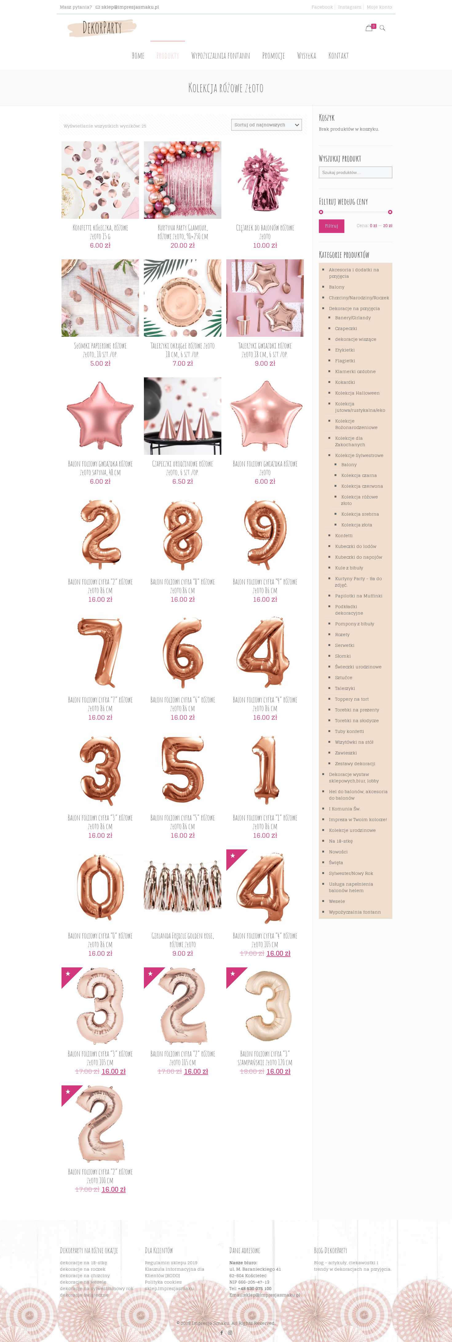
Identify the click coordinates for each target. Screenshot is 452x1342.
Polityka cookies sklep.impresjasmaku (169, 1285)
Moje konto (379, 7)
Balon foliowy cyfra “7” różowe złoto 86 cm (100, 704)
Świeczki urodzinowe (358, 667)
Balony (336, 287)
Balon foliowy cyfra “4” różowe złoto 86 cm (265, 704)
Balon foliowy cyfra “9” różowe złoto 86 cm (265, 586)
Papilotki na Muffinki (359, 596)
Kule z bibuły (349, 568)
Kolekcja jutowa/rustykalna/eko (360, 407)
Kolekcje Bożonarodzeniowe (356, 424)
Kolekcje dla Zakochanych (350, 441)
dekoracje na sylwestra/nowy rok (96, 1288)
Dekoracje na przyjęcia (354, 308)
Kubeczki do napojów (358, 557)
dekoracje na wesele (83, 1282)
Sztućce (343, 677)
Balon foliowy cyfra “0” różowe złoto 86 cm (100, 940)
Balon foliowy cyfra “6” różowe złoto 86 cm (182, 704)
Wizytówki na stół (354, 742)
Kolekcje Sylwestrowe (359, 455)
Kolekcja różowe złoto (359, 500)
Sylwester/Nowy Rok (351, 873)
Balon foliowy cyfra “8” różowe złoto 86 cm (182, 586)
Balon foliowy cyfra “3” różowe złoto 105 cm (100, 1058)
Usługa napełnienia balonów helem (351, 887)
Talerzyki (345, 688)
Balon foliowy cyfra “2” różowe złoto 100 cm (100, 1176)
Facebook (322, 7)
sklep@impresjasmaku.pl (130, 7)
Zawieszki (346, 753)
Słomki (343, 656)
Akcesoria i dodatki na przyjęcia (354, 273)
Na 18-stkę (341, 841)
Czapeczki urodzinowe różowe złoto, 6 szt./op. (182, 468)
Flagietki (345, 360)
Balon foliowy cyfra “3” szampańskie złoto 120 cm (265, 1058)
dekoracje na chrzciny (85, 1275)
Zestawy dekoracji (355, 763)
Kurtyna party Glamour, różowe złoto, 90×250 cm (182, 232)
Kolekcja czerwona (362, 486)
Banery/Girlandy (353, 317)
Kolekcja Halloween (357, 393)
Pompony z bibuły (354, 624)
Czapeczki (346, 328)
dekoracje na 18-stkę (83, 1262)
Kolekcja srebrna (360, 514)
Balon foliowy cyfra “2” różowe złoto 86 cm (100, 586)
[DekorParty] (102, 28)
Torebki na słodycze (357, 720)
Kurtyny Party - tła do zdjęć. (358, 582)
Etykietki (345, 350)
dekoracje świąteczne (84, 1295)
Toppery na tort (352, 699)
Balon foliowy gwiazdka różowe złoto (265, 468)
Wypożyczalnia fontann (355, 912)
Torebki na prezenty (357, 710)
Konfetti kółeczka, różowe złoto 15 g (100, 232)
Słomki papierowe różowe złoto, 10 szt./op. (100, 350)
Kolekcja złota (356, 525)
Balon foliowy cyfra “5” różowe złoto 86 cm (182, 822)
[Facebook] (222, 1332)
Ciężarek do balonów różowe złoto (265, 232)
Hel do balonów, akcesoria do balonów (358, 795)
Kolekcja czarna (359, 475)
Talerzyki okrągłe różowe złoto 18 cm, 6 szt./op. (183, 350)
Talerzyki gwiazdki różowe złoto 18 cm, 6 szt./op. (265, 350)
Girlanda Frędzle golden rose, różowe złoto (183, 940)
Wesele (337, 901)
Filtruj (331, 226)
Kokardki (345, 382)
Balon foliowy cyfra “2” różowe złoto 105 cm (182, 1058)
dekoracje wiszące (355, 339)
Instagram (350, 7)
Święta (336, 862)
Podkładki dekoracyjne (349, 610)
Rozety (342, 634)
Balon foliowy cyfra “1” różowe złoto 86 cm (265, 822)
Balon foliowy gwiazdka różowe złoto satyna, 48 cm (100, 468)
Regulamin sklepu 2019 (171, 1262)
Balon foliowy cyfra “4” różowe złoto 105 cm (265, 940)
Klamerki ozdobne (355, 371)
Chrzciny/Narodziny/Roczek (359, 297)
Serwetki (345, 645)
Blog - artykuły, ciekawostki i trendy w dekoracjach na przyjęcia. (352, 1266)
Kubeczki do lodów (355, 546)
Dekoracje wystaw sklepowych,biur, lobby (354, 777)
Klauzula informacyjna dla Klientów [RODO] (174, 1272)
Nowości (338, 852)
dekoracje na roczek (82, 1269)
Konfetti (344, 535)
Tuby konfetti (349, 731)
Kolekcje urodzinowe (352, 830)
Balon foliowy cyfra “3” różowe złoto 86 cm (100, 822)
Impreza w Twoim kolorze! (358, 819)
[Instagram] (230, 1332)
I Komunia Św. (344, 809)
